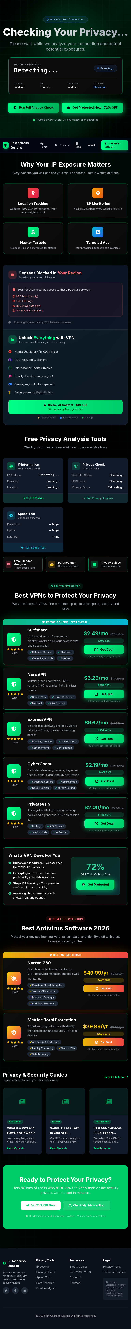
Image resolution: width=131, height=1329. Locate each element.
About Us (76, 1277)
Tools (62, 145)
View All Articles (114, 1077)
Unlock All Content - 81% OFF (67, 407)
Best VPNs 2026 (80, 1272)
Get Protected (98, 884)
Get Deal (106, 649)
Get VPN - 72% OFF (112, 145)
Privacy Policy (112, 1266)
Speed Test (43, 1277)
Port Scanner (45, 1283)
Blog (78, 146)
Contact (75, 1283)
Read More (14, 1148)
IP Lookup (43, 1266)
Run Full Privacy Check (36, 107)
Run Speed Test (35, 547)
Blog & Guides (79, 1266)
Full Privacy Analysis (99, 498)
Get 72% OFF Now (43, 1205)
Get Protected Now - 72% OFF (95, 107)
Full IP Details (35, 498)
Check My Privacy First (89, 1205)
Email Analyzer (46, 1288)
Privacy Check (45, 1272)
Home (43, 146)
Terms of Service (114, 1272)
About (91, 145)
